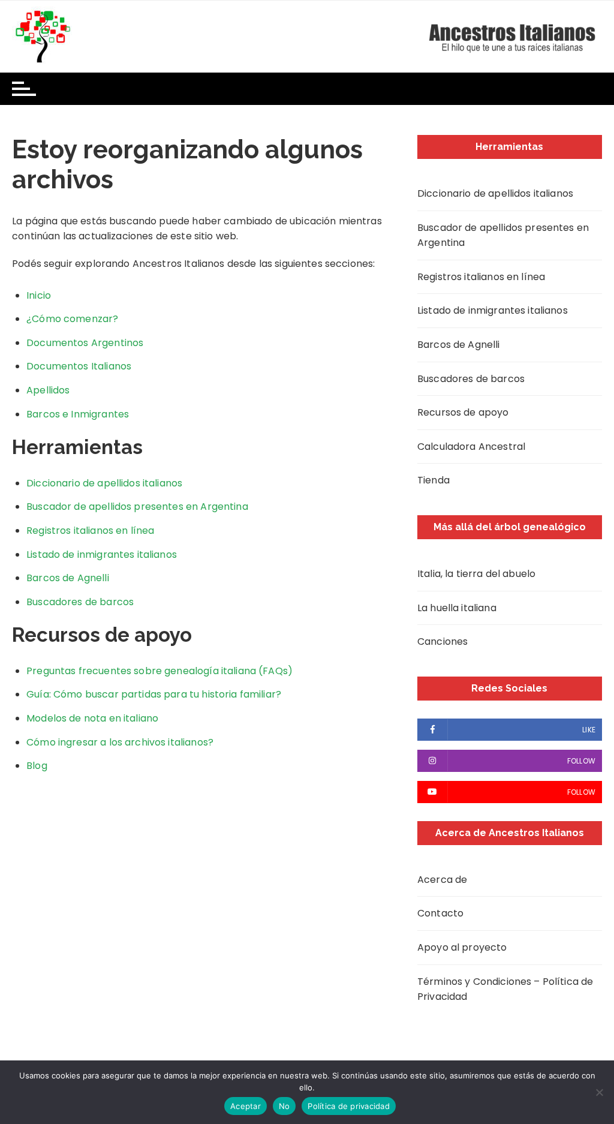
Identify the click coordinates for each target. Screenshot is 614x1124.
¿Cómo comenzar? (72, 319)
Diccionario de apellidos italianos (104, 483)
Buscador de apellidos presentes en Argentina (137, 506)
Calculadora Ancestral (471, 446)
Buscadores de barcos (80, 602)
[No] (599, 1092)
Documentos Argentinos (84, 343)
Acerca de (442, 879)
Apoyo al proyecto (462, 947)
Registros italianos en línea (90, 530)
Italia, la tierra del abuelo (476, 574)
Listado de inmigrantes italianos (101, 554)
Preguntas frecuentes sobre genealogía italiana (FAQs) (159, 671)
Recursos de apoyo (463, 412)
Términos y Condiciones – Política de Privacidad (505, 989)
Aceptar (245, 1106)
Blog (36, 766)
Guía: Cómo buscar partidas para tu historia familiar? (153, 694)
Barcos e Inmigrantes (77, 414)
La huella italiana (456, 608)
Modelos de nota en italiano (92, 718)
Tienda (433, 480)
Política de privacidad (349, 1106)
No (284, 1106)
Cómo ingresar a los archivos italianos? (119, 742)
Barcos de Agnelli (67, 578)
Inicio (38, 295)
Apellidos (48, 390)
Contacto (440, 913)
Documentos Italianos (78, 366)
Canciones (442, 641)
